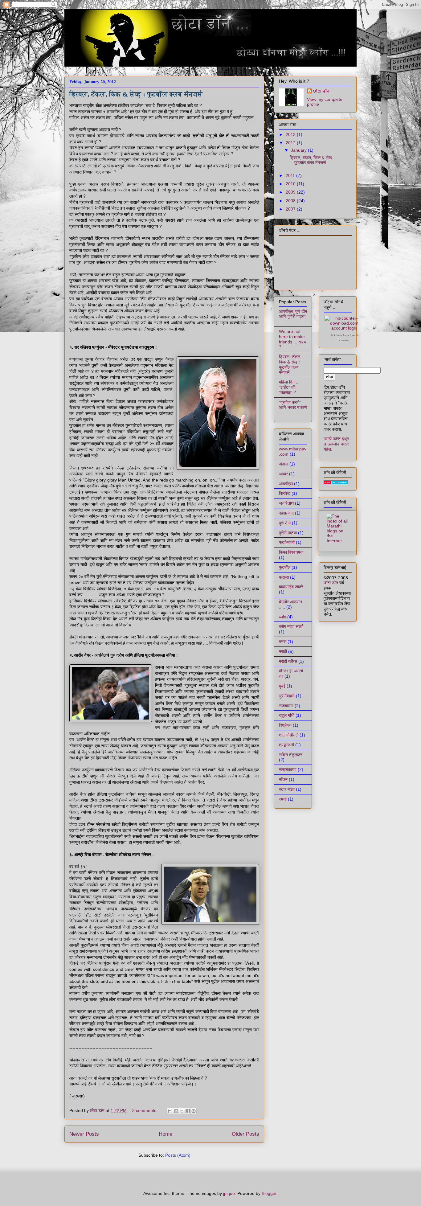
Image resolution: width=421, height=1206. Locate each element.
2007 (291, 209)
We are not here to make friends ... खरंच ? (292, 339)
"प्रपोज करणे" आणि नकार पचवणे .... (293, 407)
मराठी (283, 651)
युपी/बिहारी (287, 695)
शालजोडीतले (288, 734)
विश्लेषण (285, 725)
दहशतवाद (286, 513)
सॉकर (283, 779)
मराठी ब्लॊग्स (288, 661)
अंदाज (283, 463)
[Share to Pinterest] (193, 1111)
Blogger (269, 1193)
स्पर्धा (283, 799)
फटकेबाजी (287, 542)
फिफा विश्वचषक (291, 552)
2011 (291, 175)
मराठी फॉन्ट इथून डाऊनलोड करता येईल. (336, 444)
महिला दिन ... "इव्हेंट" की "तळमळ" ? (289, 387)
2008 (291, 200)
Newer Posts (84, 1134)
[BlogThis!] (176, 1111)
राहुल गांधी (286, 715)
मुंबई (282, 685)
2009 (291, 192)
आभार (283, 473)
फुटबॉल (284, 567)
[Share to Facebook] (188, 1111)
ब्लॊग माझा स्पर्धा (291, 626)
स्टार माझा (287, 789)
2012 (291, 142)
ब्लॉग (282, 616)
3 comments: (145, 1110)
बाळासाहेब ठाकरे (291, 586)
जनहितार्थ (286, 503)
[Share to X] (182, 1111)
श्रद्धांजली (286, 744)
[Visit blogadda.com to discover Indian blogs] (336, 483)
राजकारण (286, 705)
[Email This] (170, 1111)
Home (165, 1134)
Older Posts (245, 1134)
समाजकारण (287, 769)
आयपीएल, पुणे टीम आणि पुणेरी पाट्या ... (293, 316)
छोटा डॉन (321, 90)
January (299, 150)
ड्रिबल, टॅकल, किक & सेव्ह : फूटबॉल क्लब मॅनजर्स (135, 94)
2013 (291, 134)
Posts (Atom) (177, 1155)
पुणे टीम (285, 522)
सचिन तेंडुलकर (290, 754)
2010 (291, 183)
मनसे (282, 641)
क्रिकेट (284, 493)
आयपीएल (286, 483)
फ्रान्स (284, 577)
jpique (229, 1193)
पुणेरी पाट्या (288, 532)
